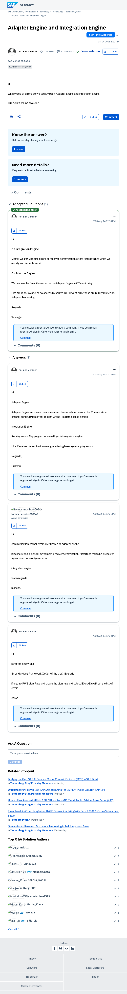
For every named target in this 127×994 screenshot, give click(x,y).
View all (12, 929)
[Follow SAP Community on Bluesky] (60, 948)
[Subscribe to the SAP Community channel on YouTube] (66, 948)
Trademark (32, 977)
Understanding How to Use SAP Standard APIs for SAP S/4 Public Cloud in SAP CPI (56, 789)
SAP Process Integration (20, 67)
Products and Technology (37, 12)
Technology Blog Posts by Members (31, 783)
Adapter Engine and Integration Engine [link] (28, 16)
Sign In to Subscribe (100, 34)
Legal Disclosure (95, 967)
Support (95, 977)
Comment (111, 117)
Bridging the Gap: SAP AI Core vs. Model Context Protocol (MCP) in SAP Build (53, 779)
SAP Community (15, 12)
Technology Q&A (73, 12)
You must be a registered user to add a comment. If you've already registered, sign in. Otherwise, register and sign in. (58, 329)
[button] (105, 52)
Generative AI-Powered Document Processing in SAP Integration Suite (48, 826)
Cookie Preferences (31, 986)
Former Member (28, 51)
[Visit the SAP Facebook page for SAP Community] (54, 948)
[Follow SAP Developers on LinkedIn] (72, 948)
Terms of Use (95, 958)
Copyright (31, 967)
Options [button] (117, 35)
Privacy (32, 958)
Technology (57, 12)
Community (27, 4)
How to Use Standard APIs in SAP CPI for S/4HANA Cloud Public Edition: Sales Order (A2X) (60, 800)
